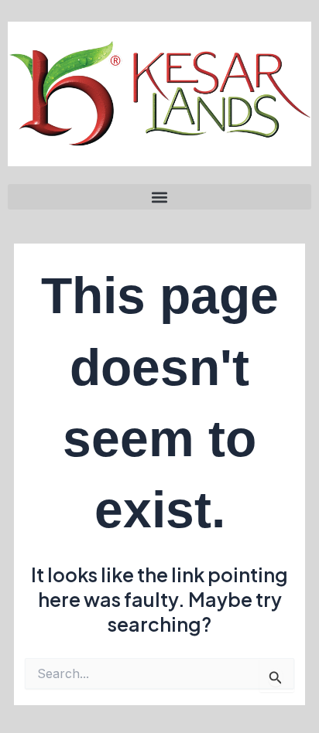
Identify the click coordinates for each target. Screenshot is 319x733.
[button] (159, 197)
